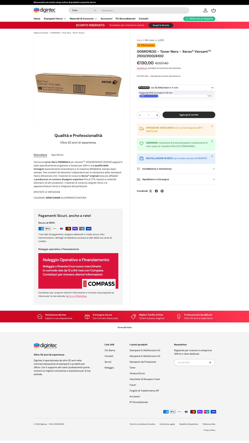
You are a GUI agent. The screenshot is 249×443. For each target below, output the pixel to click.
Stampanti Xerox (53, 18)
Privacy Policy (209, 430)
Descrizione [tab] (40, 154)
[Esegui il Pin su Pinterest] (162, 191)
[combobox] (128, 10)
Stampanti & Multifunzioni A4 (145, 356)
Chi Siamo (110, 350)
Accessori (106, 18)
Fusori (133, 384)
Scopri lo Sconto (161, 25)
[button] (213, 10)
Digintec (43, 424)
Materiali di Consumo (82, 18)
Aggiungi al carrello (188, 114)
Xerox (139, 40)
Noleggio (109, 367)
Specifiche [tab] (57, 154)
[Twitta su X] (150, 191)
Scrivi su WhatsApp (76, 296)
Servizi (108, 361)
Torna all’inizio (124, 327)
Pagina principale (41, 33)
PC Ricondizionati (125, 18)
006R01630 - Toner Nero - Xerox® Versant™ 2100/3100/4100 (68, 33)
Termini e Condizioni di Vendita (142, 424)
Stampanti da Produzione (143, 361)
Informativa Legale (167, 424)
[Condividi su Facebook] (156, 191)
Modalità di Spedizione (188, 424)
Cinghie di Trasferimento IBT (144, 390)
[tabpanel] (78, 181)
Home (37, 18)
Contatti (143, 18)
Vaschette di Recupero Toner (145, 379)
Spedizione (142, 68)
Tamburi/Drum (137, 373)
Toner (132, 367)
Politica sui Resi (209, 424)
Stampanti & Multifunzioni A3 (145, 350)
